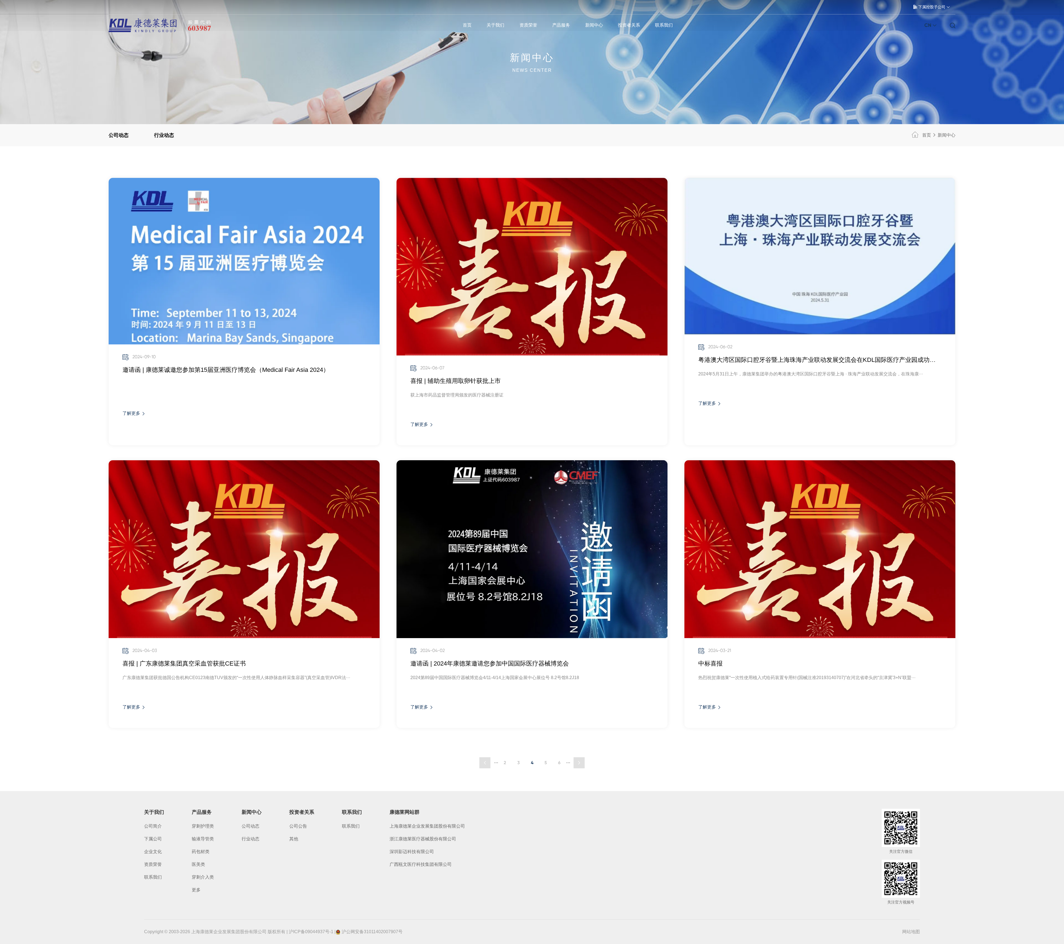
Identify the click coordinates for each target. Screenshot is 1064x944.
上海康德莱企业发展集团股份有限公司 (427, 826)
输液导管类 (203, 838)
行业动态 (164, 135)
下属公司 (153, 838)
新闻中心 (594, 25)
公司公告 (298, 826)
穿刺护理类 (203, 826)
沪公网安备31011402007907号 (372, 931)
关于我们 (495, 25)
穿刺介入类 (203, 877)
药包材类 (200, 851)
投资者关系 (629, 25)
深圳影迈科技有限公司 (412, 851)
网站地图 (911, 931)
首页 (467, 25)
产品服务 (561, 25)
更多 (196, 889)
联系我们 (664, 25)
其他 (293, 838)
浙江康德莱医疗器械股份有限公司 (423, 838)
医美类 (198, 864)
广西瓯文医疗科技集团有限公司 (421, 864)
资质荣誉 (528, 25)
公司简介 (153, 826)
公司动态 (119, 135)
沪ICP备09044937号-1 (311, 931)
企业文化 (153, 851)
